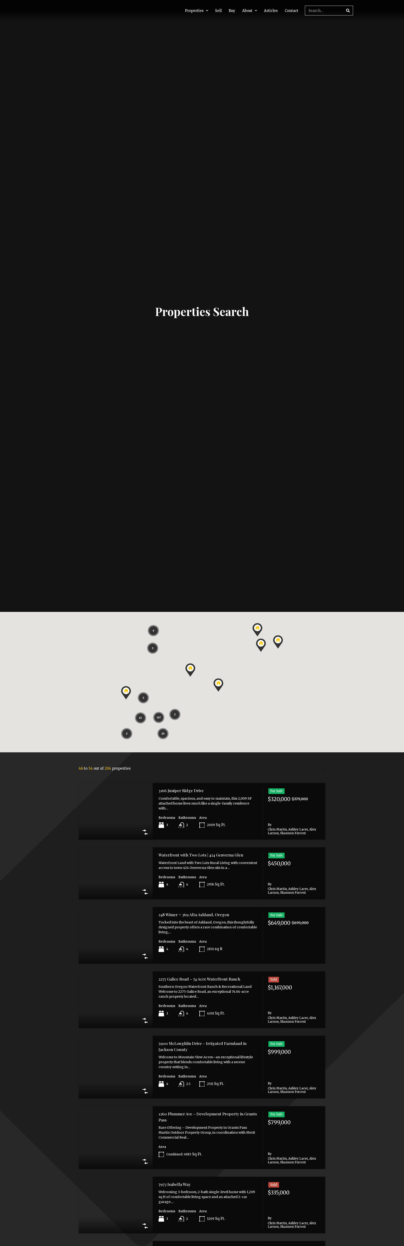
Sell (218, 10)
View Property (115, 716)
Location (147, 618)
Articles (271, 10)
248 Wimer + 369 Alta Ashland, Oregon (194, 802)
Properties (194, 10)
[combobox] (95, 628)
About (247, 10)
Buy (232, 10)
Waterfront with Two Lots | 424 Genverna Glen (201, 743)
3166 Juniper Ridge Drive (181, 678)
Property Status (230, 618)
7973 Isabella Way (175, 1072)
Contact (291, 10)
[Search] (348, 10)
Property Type (75, 618)
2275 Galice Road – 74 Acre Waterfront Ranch (199, 867)
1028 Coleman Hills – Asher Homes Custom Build (204, 1202)
